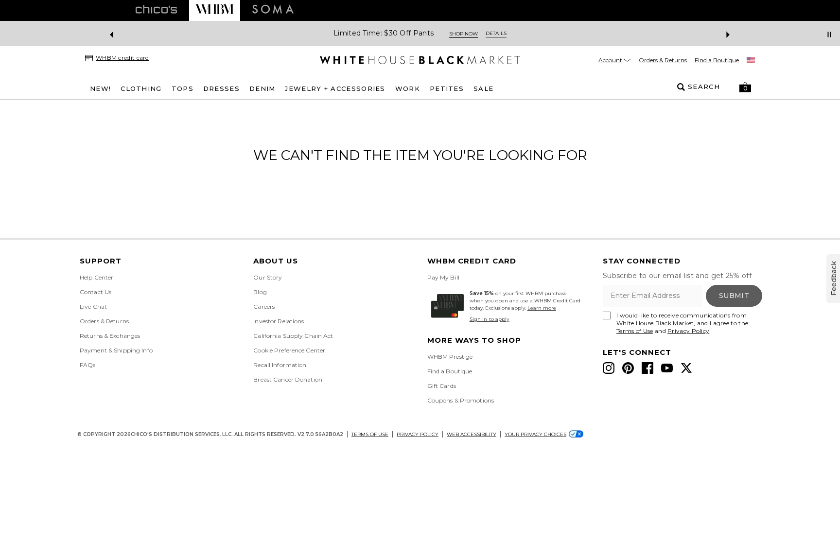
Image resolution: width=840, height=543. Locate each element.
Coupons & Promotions (460, 400)
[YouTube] (667, 368)
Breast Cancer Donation (287, 379)
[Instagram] (608, 368)
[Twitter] (686, 368)
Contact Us (95, 292)
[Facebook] (647, 368)
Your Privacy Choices (535, 434)
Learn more (541, 308)
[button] (745, 87)
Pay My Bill (443, 277)
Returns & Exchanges (110, 335)
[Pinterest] (628, 368)
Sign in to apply (489, 319)
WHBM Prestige (450, 356)
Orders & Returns (663, 60)
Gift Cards (441, 385)
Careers (264, 306)
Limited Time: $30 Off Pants (383, 33)
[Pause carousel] (829, 34)
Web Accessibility (471, 434)
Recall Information (279, 364)
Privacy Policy (688, 330)
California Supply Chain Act (293, 335)
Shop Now (463, 34)
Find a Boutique (717, 60)
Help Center (96, 277)
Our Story (267, 277)
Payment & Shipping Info (116, 350)
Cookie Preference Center (289, 350)
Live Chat (93, 306)
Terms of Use (634, 330)
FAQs (87, 364)
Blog (259, 292)
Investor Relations (278, 321)
